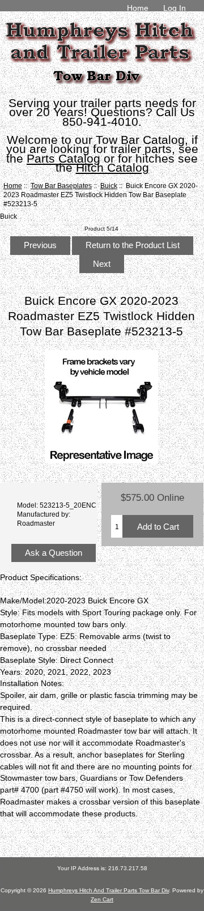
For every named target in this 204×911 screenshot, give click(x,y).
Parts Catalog (63, 158)
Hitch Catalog (112, 167)
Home (137, 7)
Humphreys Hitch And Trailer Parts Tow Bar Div (108, 890)
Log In (174, 7)
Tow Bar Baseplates (61, 185)
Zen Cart (102, 899)
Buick (108, 185)
